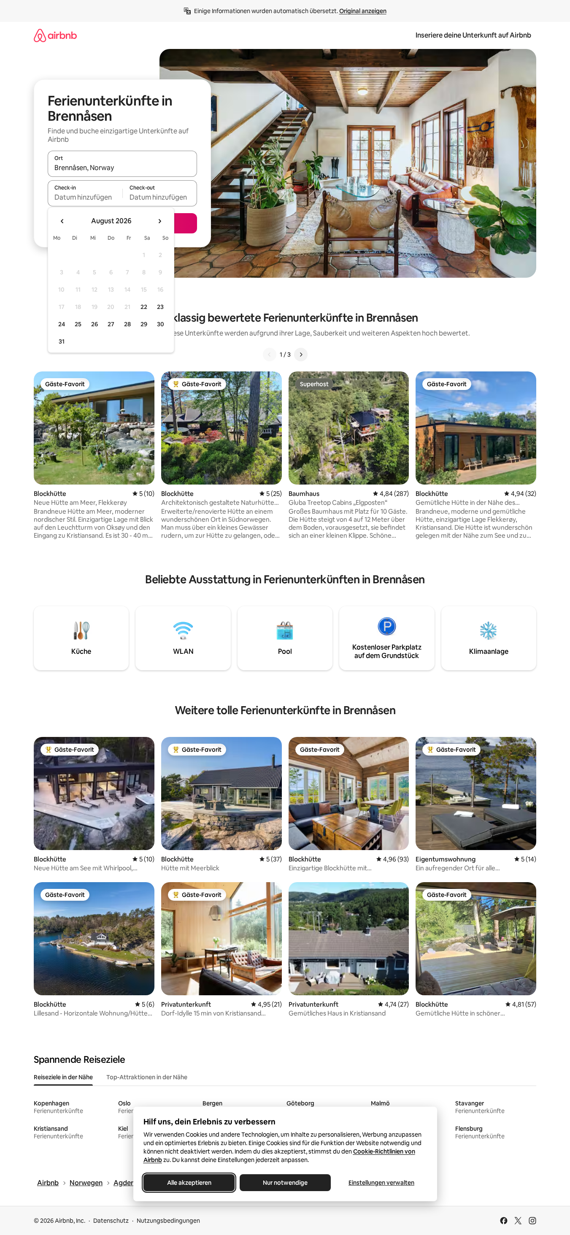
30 (160, 324)
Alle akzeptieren (189, 1182)
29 (143, 324)
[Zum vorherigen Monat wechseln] (62, 221)
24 (61, 324)
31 (62, 341)
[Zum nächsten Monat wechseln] (159, 221)
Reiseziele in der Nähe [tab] (63, 1077)
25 (78, 324)
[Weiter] (301, 354)
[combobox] (122, 167)
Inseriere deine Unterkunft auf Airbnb (473, 35)
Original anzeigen (362, 11)
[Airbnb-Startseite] (55, 35)
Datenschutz (111, 1220)
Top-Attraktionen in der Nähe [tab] (146, 1077)
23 (160, 307)
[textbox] (85, 197)
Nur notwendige (285, 1182)
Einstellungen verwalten (381, 1182)
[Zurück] (269, 354)
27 (111, 324)
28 (127, 324)
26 (94, 324)
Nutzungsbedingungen (168, 1220)
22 (143, 307)
